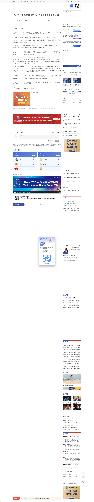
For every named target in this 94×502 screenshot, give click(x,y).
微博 (66, 20)
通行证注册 (76, 476)
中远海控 (64, 102)
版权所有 (75, 483)
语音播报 (83, 477)
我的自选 (76, 89)
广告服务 (70, 474)
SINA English (76, 478)
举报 (53, 20)
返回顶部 (83, 486)
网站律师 (70, 478)
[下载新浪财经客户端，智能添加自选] (72, 109)
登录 (49, 140)
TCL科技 (64, 100)
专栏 (41, 1)
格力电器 (64, 104)
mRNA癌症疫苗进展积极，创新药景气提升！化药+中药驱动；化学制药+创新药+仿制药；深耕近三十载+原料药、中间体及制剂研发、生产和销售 (72, 35)
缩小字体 (57, 20)
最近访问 (67, 89)
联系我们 (64, 476)
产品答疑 (64, 478)
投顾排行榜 (16, 150)
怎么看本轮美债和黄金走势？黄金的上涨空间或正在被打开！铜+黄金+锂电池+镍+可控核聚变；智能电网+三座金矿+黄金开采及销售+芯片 (72, 42)
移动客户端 (77, 1)
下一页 (60, 184)
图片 (37, 1)
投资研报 (65, 24)
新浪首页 (14, 1)
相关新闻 (17, 204)
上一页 (14, 184)
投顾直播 (65, 434)
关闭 (53, 238)
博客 (34, 1)
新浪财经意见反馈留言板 (69, 471)
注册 (72, 1)
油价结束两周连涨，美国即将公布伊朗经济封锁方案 (38, 498)
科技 (31, 1)
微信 (69, 20)
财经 (25, 1)
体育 (22, 1)
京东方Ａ (64, 98)
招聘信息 (70, 476)
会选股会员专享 (77, 38)
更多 (44, 1)
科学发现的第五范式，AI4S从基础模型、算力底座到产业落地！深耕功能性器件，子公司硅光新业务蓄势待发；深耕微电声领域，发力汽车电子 (72, 28)
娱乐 (28, 1)
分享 (72, 20)
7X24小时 (66, 170)
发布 (57, 140)
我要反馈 (59, 111)
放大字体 (60, 20)
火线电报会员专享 (77, 31)
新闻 (18, 1)
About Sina (76, 474)
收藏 (63, 20)
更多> (72, 468)
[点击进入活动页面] (52, 25)
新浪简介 (64, 474)
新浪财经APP (49, 20)
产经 (23, 11)
